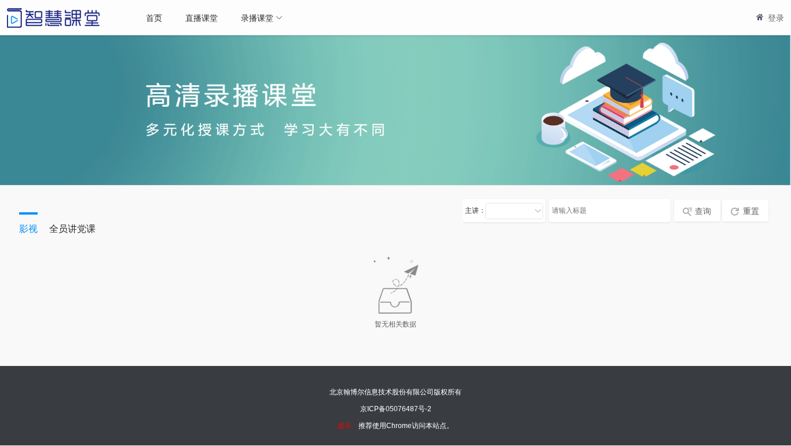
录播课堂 (257, 17)
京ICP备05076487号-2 (395, 409)
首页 (154, 17)
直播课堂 (201, 17)
